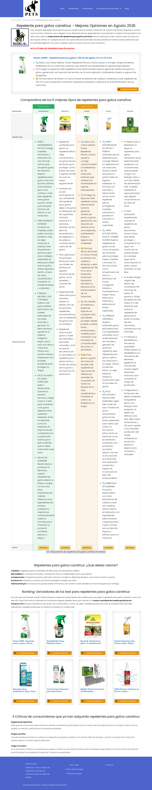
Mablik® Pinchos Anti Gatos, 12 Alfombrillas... (92, 690)
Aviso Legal (74, 765)
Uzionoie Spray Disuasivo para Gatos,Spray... (58, 690)
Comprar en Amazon (129, 89)
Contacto (109, 765)
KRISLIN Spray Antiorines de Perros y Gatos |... (126, 690)
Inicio (62, 8)
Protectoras (87, 8)
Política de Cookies (74, 773)
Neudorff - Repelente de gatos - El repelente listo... (91, 642)
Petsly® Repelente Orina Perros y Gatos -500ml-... (124, 642)
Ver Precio (43, 547)
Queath (130, 111)
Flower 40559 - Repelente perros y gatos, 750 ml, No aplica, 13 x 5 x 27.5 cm (72, 57)
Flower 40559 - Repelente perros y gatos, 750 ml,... (23, 642)
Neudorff (65, 111)
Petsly (108, 111)
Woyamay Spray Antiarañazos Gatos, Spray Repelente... (24, 690)
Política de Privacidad (74, 769)
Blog (127, 8)
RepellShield (44, 111)
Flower (86, 111)
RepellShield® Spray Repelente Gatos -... (55, 642)
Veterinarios (73, 8)
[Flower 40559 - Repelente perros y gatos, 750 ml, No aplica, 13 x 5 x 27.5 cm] (22, 65)
